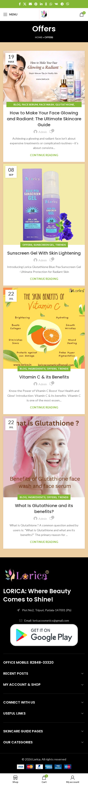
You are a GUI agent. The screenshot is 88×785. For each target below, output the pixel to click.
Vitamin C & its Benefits (44, 377)
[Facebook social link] (20, 4)
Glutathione (64, 104)
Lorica (36, 759)
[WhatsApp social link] (50, 4)
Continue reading (44, 155)
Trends (60, 244)
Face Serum (30, 104)
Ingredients (36, 368)
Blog (17, 104)
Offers (27, 244)
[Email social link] (30, 4)
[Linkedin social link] (41, 4)
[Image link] (26, 574)
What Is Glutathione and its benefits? (44, 508)
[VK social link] (56, 4)
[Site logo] (44, 14)
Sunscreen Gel (44, 244)
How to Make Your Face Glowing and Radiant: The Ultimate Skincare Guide (44, 119)
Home (38, 37)
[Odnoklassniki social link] (46, 4)
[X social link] (25, 4)
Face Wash (46, 104)
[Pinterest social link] (36, 4)
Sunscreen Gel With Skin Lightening (44, 253)
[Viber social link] (67, 4)
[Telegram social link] (62, 4)
